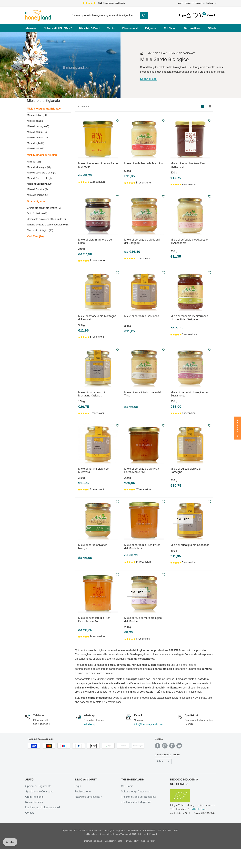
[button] (84, 181)
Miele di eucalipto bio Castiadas (190, 544)
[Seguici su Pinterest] (172, 745)
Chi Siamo (170, 28)
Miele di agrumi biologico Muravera (93, 470)
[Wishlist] (195, 15)
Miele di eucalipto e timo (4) (41, 172)
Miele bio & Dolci (89, 28)
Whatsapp (89, 724)
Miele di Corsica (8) (37, 189)
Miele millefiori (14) (37, 115)
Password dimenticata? (88, 796)
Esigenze (150, 28)
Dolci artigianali (36, 201)
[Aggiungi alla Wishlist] (117, 120)
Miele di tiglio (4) (35, 143)
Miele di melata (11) (37, 137)
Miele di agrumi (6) (37, 132)
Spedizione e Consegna (39, 791)
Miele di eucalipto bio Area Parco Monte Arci (94, 619)
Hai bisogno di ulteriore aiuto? (42, 807)
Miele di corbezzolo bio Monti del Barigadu (142, 241)
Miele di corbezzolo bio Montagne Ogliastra (92, 394)
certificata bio (197, 809)
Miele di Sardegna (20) (39, 183)
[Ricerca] (144, 15)
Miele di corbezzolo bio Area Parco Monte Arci (141, 470)
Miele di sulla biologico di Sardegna (186, 470)
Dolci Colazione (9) (37, 213)
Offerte (212, 28)
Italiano (160, 761)
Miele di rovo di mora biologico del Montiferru (143, 619)
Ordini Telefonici (194, 3)
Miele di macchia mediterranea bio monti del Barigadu (189, 317)
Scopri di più (148, 79)
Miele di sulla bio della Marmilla (143, 163)
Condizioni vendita (113, 841)
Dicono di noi (192, 28)
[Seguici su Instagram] (165, 745)
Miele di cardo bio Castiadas (141, 316)
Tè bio (111, 28)
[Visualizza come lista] (209, 106)
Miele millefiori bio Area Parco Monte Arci (189, 165)
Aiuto (180, 3)
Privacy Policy (132, 841)
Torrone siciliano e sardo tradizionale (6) (48, 224)
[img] (89, 3)
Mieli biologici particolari (42, 155)
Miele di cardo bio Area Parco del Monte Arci (142, 546)
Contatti (29, 812)
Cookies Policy (148, 841)
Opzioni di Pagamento (38, 786)
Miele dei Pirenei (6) (37, 194)
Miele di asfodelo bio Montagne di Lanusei (97, 317)
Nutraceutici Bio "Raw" (58, 28)
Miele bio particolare (183, 53)
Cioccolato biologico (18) (40, 230)
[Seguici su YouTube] (179, 745)
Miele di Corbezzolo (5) (39, 178)
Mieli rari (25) (34, 161)
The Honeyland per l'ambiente (138, 796)
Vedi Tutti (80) (35, 236)
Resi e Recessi (34, 802)
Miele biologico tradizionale (44, 108)
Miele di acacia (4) (36, 120)
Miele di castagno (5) (38, 126)
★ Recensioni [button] (237, 428)
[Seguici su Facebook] (157, 745)
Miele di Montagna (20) (39, 167)
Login (77, 786)
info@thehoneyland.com (148, 724)
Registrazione (82, 791)
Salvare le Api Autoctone (135, 791)
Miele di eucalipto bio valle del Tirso (142, 394)
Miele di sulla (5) (35, 148)
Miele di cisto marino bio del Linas (95, 241)
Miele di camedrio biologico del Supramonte (189, 394)
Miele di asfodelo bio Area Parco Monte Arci (98, 165)
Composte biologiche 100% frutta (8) (46, 219)
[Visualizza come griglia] (202, 106)
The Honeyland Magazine (136, 802)
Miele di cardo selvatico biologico (92, 546)
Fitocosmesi (130, 28)
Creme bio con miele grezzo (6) (44, 207)
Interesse (30, 28)
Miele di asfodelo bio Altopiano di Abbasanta (189, 241)
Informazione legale (93, 841)
